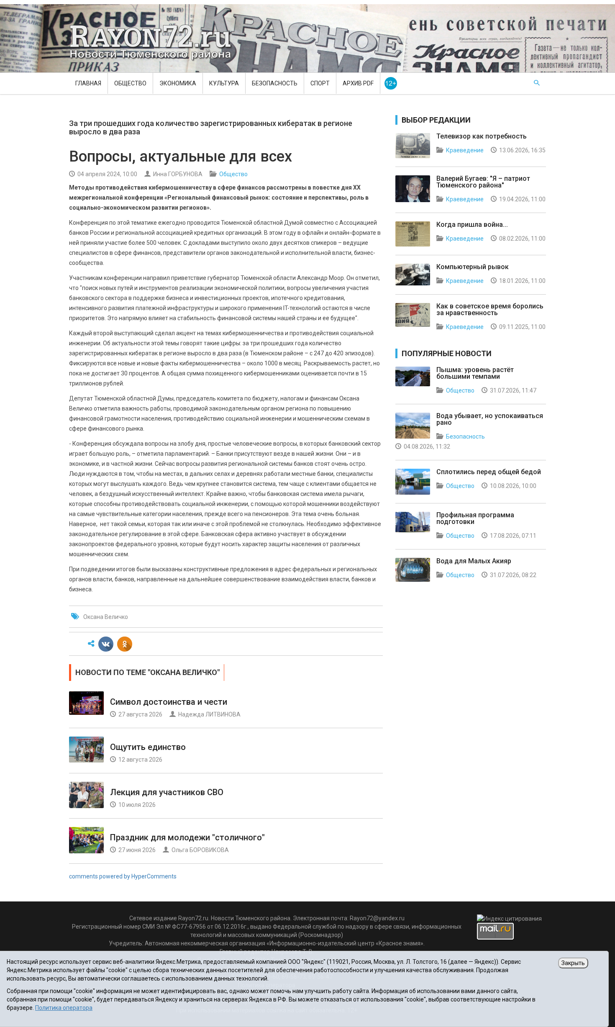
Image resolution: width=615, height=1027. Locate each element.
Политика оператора (63, 1007)
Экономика (177, 83)
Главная (88, 83)
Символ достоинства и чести (168, 702)
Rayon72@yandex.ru (377, 918)
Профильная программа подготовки (475, 518)
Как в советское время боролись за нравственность (489, 309)
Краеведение (465, 150)
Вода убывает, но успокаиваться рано (489, 419)
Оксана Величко (105, 617)
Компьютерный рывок (472, 267)
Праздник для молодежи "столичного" (187, 837)
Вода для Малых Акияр (473, 561)
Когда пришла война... (472, 225)
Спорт (320, 83)
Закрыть (573, 963)
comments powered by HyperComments (123, 876)
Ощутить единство (148, 747)
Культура (224, 83)
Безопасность (274, 83)
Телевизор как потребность (481, 136)
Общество (130, 83)
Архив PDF (358, 83)
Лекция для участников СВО (166, 792)
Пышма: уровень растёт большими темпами (475, 373)
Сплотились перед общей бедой (488, 472)
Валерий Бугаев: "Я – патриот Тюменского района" (483, 182)
